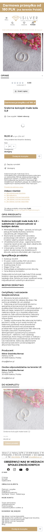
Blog (3, 524)
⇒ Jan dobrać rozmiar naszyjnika (16, 202)
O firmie (5, 477)
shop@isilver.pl (8, 362)
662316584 (15, 457)
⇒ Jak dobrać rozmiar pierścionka (17, 199)
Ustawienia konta (8, 504)
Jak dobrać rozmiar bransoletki (13, 516)
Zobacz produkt (11, 443)
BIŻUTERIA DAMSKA (28, 30)
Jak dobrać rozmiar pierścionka (13, 519)
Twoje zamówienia (8, 503)
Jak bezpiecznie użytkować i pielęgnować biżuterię (20, 518)
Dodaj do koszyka (20, 156)
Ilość (6, 143)
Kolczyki (39, 30)
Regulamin (6, 491)
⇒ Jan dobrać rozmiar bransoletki (16, 197)
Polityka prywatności (9, 492)
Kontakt (5, 479)
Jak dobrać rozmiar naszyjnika (13, 521)
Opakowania (6, 481)
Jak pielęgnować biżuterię (15, 193)
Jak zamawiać (7, 523)
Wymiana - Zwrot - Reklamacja (13, 494)
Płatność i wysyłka (8, 489)
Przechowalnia (7, 506)
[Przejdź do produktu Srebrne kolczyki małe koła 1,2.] (23, 409)
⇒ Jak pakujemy (10, 195)
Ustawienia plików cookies (11, 508)
